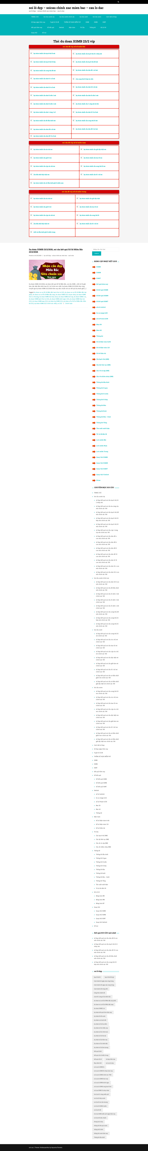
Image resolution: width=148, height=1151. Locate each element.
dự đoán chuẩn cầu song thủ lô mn (94, 166)
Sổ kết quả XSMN (102, 296)
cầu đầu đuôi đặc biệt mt (41, 224)
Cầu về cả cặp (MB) (102, 371)
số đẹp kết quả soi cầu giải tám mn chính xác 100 (107, 722)
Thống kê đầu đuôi (102, 382)
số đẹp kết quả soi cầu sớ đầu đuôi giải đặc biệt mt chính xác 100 (107, 683)
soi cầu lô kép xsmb (99, 1098)
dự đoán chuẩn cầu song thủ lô (89, 215)
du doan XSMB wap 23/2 (40, 301)
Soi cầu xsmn (97, 17)
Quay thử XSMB (102, 457)
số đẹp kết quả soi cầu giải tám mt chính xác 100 (107, 665)
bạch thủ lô (97, 977)
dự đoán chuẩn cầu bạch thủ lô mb (44, 53)
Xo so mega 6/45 (102, 313)
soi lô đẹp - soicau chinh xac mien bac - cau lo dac (59, 255)
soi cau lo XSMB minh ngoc (101, 1082)
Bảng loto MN (100, 900)
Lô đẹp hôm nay (110, 1059)
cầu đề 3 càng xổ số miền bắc (102, 996)
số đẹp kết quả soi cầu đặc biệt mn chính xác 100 (107, 716)
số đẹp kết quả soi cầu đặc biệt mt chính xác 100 (107, 659)
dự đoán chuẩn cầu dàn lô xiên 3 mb (87, 95)
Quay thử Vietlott (102, 474)
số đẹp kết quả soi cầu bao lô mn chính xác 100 (107, 704)
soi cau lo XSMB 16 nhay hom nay (103, 1071)
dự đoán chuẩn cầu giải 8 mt (42, 207)
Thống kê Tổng (101, 423)
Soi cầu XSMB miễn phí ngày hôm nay (104, 1114)
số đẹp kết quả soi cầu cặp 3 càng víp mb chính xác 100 (107, 531)
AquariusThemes (56, 1147)
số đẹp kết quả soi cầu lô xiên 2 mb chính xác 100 (107, 595)
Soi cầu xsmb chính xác (67, 17)
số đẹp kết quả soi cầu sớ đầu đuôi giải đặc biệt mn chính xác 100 (107, 740)
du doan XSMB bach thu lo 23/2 (39, 299)
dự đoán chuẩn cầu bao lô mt (89, 207)
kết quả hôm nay (36, 27)
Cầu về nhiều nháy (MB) (104, 376)
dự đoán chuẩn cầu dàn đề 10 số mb (45, 136)
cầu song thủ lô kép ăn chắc (84, 79)
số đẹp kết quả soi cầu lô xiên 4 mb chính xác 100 (107, 607)
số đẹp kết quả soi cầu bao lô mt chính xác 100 (106, 647)
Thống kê (93, 27)
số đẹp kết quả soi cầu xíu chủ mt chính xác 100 (107, 641)
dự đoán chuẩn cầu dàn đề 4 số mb (87, 70)
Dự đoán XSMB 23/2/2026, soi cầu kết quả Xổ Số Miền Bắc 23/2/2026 (56, 250)
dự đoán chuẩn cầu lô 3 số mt (89, 224)
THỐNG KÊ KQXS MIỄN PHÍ (72, 22)
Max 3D (99, 324)
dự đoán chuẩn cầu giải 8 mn (43, 158)
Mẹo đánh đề (98, 1063)
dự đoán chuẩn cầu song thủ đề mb (45, 70)
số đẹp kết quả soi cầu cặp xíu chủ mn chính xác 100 (107, 710)
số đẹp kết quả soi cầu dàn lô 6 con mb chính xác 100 (107, 573)
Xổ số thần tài (101, 353)
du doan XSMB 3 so (80, 297)
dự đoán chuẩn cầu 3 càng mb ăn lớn (87, 104)
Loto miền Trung (102, 451)
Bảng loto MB (100, 896)
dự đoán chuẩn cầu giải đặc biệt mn (95, 149)
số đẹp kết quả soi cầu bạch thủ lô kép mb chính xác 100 (107, 519)
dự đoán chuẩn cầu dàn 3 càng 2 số (45, 112)
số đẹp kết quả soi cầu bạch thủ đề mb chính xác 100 (107, 513)
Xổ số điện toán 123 (103, 347)
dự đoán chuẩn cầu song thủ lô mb (87, 121)
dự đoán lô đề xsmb (99, 1016)
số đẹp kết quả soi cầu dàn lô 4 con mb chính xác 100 (107, 567)
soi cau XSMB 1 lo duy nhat (101, 1090)
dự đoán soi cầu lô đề (100, 1020)
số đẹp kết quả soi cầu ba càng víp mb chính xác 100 (107, 507)
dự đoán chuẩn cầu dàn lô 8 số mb (86, 87)
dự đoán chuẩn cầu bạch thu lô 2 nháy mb (89, 54)
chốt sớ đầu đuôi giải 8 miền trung (44, 232)
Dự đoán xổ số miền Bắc (101, 1043)
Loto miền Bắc (101, 440)
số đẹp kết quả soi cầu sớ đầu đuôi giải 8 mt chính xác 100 (107, 677)
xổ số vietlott (101, 307)
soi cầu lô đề (97, 1110)
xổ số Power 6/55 (102, 319)
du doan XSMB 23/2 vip (66, 297)
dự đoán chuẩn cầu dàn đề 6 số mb (44, 129)
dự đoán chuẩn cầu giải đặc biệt (90, 198)
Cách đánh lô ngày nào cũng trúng (104, 981)
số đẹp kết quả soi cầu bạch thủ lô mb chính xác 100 (107, 525)
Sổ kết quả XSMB (102, 290)
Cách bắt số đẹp (111, 17)
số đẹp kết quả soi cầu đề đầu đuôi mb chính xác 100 (107, 589)
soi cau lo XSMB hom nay (101, 1079)
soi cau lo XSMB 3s (99, 1067)
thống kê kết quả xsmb (100, 1125)
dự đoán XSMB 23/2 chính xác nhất (45, 303)
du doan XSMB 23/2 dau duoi (48, 297)
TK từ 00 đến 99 (101, 434)
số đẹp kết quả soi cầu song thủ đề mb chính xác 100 (107, 613)
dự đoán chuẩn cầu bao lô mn (93, 158)
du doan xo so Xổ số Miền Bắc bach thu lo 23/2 (49, 292)
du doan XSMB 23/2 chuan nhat (66, 294)
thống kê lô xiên (98, 1129)
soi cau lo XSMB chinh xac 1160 (102, 1075)
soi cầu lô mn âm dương (101, 1102)
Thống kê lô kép (102, 399)
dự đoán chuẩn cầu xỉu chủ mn (43, 149)
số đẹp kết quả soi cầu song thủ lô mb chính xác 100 (107, 625)
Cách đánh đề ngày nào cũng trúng (104, 985)
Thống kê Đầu (101, 405)
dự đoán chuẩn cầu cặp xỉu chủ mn (44, 166)
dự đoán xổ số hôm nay (100, 1039)
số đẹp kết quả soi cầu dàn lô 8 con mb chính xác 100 (107, 583)
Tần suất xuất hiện (103, 428)
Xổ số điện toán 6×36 (102, 820)
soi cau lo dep (110, 1063)
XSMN (96, 22)
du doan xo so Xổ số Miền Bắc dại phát (105, 1000)
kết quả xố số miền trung (101, 1055)
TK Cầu (82, 27)
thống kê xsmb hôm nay (101, 1133)
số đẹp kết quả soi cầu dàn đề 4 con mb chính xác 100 (106, 537)
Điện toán (72, 27)
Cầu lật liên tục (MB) (103, 365)
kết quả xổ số (98, 1059)
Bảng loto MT (100, 903)
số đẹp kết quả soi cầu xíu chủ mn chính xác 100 (107, 698)
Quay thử (34, 33)
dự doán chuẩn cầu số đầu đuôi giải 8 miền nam (48, 183)
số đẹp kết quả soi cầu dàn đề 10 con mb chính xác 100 (106, 555)
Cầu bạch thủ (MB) (102, 359)
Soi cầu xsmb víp (49, 17)
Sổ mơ (44, 33)
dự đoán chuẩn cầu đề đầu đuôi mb (45, 121)
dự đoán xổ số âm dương (101, 1047)
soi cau (31, 1147)
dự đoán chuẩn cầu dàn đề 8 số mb (87, 129)
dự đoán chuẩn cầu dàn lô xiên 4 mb (45, 104)
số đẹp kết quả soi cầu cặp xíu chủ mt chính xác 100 (107, 653)
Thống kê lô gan (102, 388)
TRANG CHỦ (35, 17)
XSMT (104, 22)
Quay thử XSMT (102, 469)
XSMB (87, 22)
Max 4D (99, 330)
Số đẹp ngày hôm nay (38, 22)
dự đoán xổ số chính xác (101, 1032)
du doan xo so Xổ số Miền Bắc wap (44, 294)
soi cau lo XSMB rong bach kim (102, 1086)
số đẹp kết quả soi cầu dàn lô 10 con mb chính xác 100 (106, 561)
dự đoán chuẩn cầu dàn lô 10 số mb (87, 112)
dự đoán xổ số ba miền (100, 1024)
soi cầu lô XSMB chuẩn (100, 1106)
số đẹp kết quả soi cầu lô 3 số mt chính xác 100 (106, 671)
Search (96, 253)
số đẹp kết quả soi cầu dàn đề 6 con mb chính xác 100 (106, 543)
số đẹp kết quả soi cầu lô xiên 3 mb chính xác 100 (107, 601)
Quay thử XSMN (102, 463)
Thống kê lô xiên (102, 394)
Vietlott (61, 27)
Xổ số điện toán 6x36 (103, 342)
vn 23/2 (59, 303)
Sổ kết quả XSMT (102, 301)
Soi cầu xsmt (84, 17)
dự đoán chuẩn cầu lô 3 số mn (93, 174)
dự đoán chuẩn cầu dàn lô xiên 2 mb (45, 95)
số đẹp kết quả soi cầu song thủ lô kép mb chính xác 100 (107, 619)
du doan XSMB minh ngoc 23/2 (59, 299)
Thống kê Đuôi (101, 411)
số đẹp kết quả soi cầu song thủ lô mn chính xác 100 (107, 692)
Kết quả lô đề (98, 1051)
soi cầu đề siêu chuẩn (100, 1118)
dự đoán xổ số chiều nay (101, 1028)
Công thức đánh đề (99, 993)
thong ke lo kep (98, 1121)
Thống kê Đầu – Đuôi (103, 417)
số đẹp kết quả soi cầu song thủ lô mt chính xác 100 (107, 635)
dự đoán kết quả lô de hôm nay (103, 1012)
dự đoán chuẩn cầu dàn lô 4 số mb (44, 79)
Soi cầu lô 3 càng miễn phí (101, 1094)
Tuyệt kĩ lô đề (54, 22)
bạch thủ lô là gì (109, 977)
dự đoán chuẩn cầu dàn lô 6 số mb (44, 87)
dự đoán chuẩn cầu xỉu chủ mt (43, 198)
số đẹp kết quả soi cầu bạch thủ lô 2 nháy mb (107, 501)
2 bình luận (68, 303)
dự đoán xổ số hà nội (100, 1036)
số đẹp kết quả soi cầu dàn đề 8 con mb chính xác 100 (106, 549)
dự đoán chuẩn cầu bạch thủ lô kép (45, 62)
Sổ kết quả (50, 27)
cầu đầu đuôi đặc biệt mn (41, 174)
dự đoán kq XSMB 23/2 (55, 301)
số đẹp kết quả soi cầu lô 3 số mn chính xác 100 (107, 728)
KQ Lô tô (103, 27)
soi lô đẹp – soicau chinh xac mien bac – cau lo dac (66, 8)
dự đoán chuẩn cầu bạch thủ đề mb (87, 62)
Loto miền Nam (101, 446)
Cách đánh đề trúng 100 (101, 989)
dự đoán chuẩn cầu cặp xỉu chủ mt (44, 215)
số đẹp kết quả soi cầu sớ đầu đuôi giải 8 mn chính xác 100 (107, 734)
